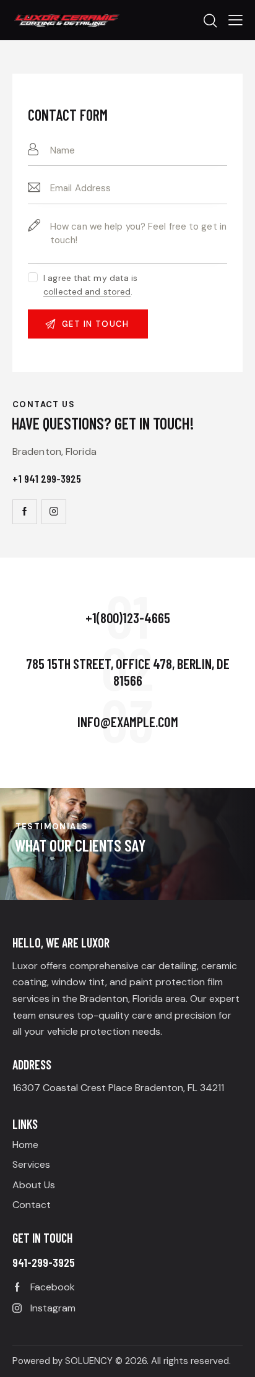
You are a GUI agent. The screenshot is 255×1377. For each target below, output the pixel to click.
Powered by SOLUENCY (62, 1361)
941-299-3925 (43, 1262)
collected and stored (87, 291)
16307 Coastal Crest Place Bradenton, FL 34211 (118, 1087)
